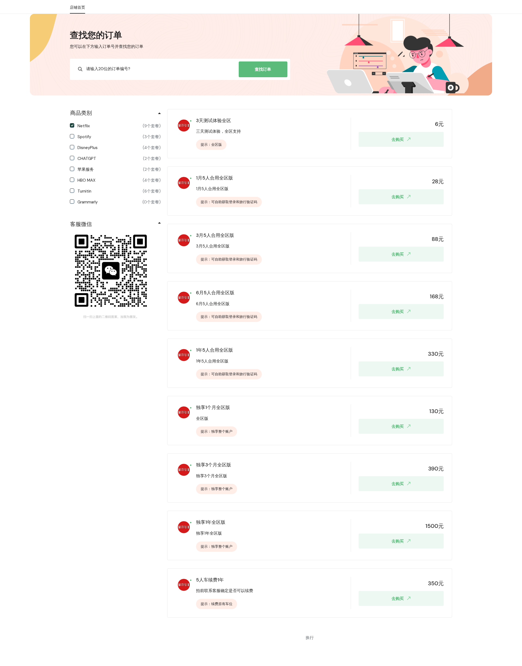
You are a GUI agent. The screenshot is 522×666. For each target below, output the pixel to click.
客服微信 (81, 224)
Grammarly (119, 202)
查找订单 (263, 69)
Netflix (119, 126)
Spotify (119, 137)
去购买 (397, 139)
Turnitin (119, 191)
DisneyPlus (119, 147)
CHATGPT (119, 158)
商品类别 (81, 112)
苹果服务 (119, 169)
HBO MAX (119, 180)
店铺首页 (77, 7)
